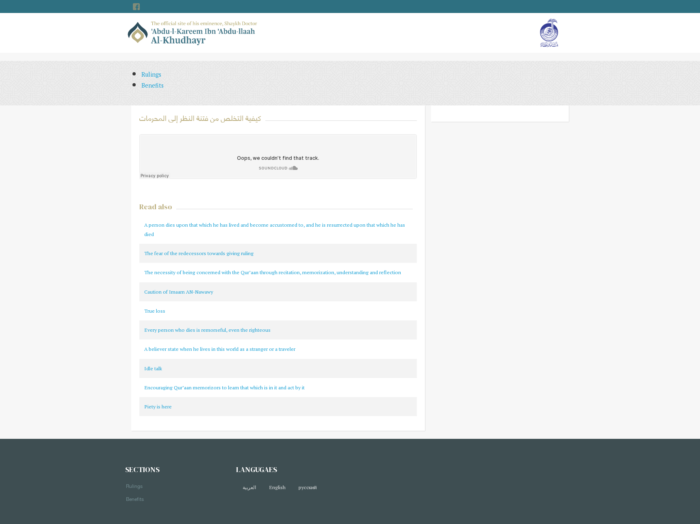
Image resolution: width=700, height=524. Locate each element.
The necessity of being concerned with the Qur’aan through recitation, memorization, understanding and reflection (272, 272)
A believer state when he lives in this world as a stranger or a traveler (219, 349)
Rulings (151, 74)
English (277, 487)
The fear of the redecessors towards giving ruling (199, 253)
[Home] (193, 32)
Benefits (152, 85)
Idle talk (153, 368)
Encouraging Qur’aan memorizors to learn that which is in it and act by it (224, 387)
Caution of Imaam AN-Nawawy (178, 291)
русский (308, 487)
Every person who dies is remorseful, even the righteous (207, 329)
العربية (249, 487)
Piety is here (158, 406)
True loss (154, 310)
